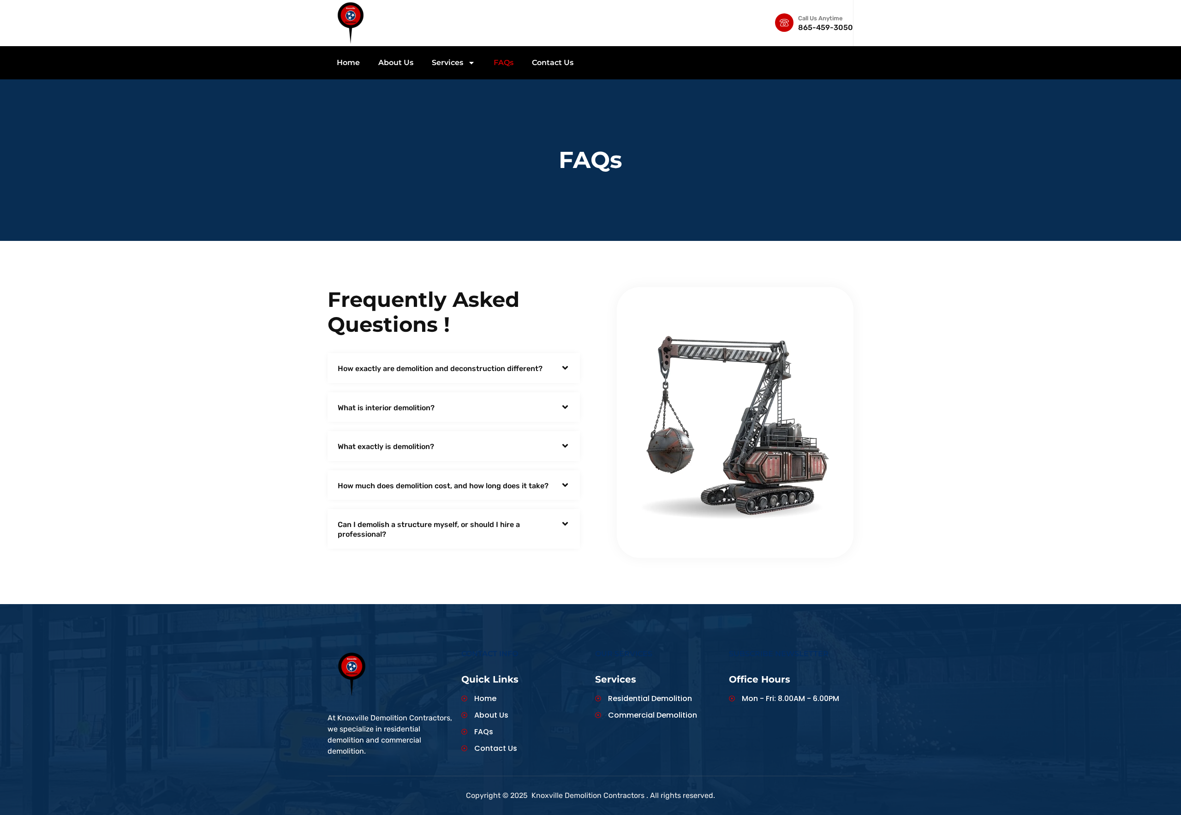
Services (447, 62)
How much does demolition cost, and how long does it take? (443, 485)
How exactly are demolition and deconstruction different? (440, 368)
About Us (395, 62)
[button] (454, 368)
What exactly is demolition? (386, 446)
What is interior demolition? (386, 407)
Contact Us (552, 62)
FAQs (503, 62)
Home (348, 62)
